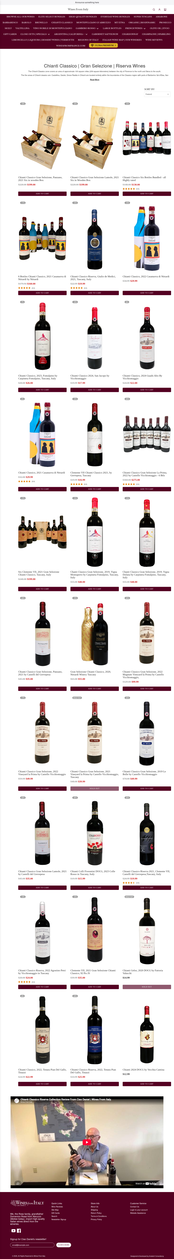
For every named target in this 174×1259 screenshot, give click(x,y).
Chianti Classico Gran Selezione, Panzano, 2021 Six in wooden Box (40, 178)
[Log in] (159, 9)
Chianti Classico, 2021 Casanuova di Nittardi (41, 472)
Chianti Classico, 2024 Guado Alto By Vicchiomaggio (142, 377)
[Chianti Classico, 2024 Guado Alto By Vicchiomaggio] (147, 335)
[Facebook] (19, 1232)
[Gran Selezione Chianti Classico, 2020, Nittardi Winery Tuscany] (94, 631)
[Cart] (165, 9)
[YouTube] (13, 1232)
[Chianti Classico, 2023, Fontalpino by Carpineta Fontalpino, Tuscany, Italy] (42, 335)
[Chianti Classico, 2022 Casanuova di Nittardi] (147, 236)
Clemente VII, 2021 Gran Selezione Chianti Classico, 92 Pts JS (93, 972)
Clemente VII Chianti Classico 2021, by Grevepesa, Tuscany (91, 474)
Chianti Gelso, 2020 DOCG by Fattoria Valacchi (143, 972)
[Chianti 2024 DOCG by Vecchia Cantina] (147, 1029)
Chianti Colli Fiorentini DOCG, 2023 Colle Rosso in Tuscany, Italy (92, 872)
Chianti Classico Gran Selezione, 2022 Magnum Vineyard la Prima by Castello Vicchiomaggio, (143, 674)
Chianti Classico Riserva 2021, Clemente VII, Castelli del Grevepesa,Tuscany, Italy (146, 872)
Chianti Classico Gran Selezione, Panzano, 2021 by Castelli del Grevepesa (40, 673)
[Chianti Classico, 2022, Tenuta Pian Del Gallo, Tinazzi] (42, 1029)
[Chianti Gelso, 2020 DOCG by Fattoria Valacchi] (147, 930)
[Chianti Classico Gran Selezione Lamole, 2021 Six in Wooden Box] (94, 137)
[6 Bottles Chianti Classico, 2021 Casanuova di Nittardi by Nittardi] (42, 236)
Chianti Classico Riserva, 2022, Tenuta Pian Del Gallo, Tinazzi (93, 1071)
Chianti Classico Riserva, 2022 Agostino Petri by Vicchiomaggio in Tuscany (42, 972)
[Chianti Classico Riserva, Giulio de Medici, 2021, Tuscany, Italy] (94, 236)
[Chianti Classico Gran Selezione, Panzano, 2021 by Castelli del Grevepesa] (42, 631)
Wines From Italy (78, 9)
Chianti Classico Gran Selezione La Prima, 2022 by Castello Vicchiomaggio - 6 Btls (145, 474)
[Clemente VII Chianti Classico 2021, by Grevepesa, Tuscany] (94, 432)
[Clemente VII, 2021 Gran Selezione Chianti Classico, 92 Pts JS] (94, 930)
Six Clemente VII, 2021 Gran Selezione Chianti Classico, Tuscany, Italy (38, 573)
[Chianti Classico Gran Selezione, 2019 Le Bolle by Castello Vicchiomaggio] (147, 731)
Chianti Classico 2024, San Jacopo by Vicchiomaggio (89, 377)
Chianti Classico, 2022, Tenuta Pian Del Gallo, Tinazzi (42, 1071)
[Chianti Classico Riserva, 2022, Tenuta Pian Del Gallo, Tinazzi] (94, 1029)
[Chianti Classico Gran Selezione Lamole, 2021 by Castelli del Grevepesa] (42, 831)
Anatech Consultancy (156, 1256)
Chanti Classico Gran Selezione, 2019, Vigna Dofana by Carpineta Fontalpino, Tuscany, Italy (146, 574)
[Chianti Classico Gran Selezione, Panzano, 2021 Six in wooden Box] (42, 137)
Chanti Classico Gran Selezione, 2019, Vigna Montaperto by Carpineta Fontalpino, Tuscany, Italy (94, 574)
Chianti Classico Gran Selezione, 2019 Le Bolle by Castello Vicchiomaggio (144, 773)
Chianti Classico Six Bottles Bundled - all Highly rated (144, 178)
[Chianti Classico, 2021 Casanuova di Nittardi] (42, 432)
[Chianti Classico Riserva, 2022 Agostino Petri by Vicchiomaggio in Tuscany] (42, 930)
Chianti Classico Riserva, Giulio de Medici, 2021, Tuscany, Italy (93, 278)
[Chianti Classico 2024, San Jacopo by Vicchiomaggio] (94, 335)
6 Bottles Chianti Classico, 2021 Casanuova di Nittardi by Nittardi (42, 278)
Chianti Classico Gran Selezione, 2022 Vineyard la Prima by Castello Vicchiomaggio (42, 773)
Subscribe (63, 1245)
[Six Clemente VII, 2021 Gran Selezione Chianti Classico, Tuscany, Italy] (42, 531)
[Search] (154, 9)
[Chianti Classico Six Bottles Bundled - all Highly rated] (147, 137)
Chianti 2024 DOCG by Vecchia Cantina (143, 1069)
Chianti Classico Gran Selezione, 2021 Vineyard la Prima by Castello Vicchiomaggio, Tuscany (94, 774)
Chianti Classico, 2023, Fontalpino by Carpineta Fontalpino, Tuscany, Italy (37, 377)
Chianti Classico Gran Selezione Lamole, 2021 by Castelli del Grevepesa (42, 872)
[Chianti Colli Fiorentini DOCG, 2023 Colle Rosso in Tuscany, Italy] (94, 831)
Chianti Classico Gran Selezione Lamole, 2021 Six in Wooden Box (94, 178)
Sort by (149, 89)
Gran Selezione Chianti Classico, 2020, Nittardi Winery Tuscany (90, 673)
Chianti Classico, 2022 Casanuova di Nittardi (146, 276)
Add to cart (42, 194)
